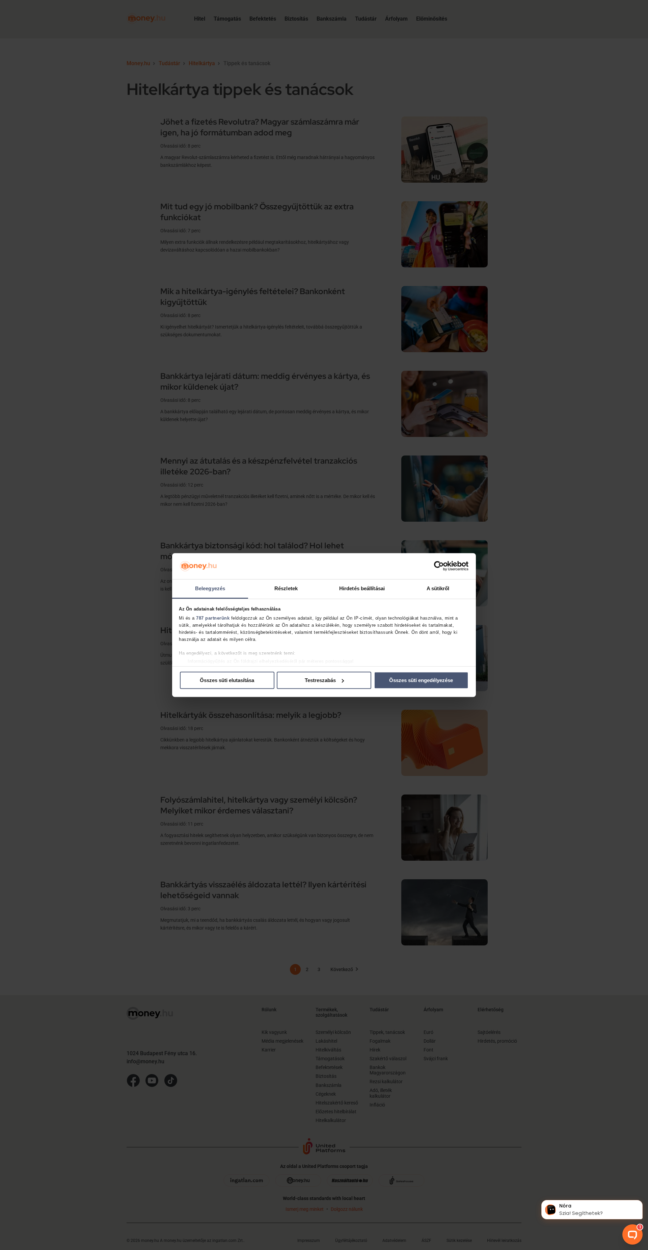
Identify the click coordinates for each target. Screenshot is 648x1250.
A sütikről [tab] (438, 588)
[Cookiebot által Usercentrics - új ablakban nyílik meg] (438, 566)
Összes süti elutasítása (227, 680)
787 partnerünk (213, 618)
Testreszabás (320, 680)
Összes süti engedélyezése (421, 680)
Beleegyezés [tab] (210, 588)
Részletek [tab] (286, 588)
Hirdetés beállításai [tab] (362, 588)
